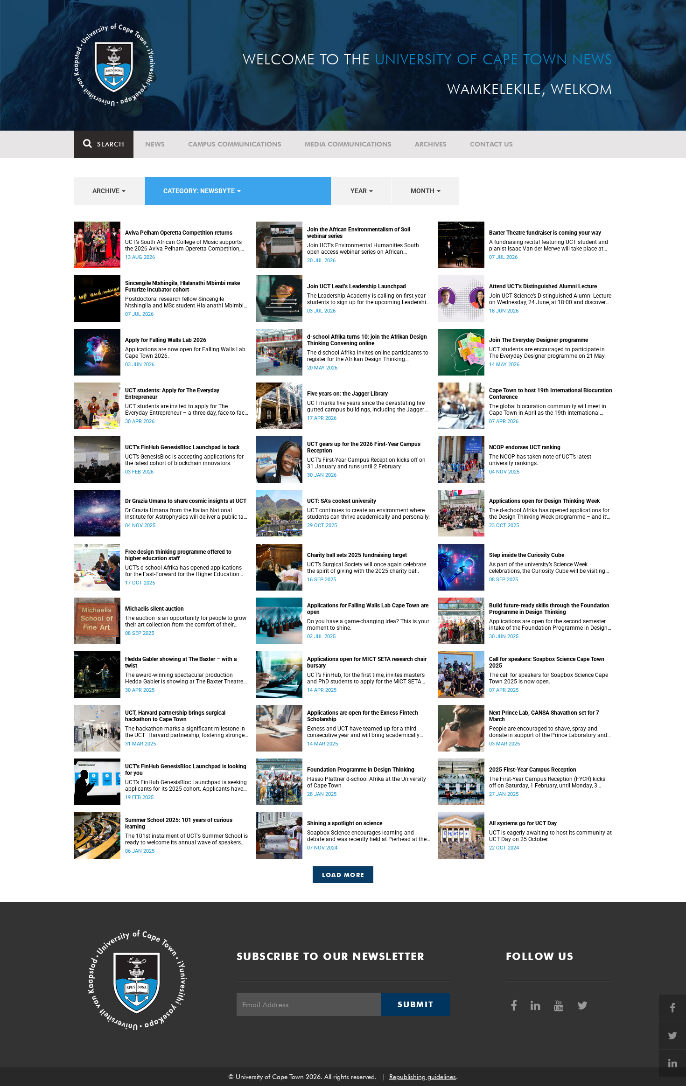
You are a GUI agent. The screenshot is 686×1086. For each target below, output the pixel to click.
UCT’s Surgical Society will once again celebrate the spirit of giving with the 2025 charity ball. (366, 567)
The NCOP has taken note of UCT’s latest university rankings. (540, 459)
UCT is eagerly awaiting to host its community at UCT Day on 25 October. (550, 835)
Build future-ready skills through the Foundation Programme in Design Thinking (549, 608)
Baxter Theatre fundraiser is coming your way (545, 233)
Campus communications (234, 144)
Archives (431, 144)
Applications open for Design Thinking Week (544, 501)
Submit (415, 1004)
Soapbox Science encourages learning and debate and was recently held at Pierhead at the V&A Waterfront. (367, 835)
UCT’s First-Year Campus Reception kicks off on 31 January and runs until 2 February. (366, 463)
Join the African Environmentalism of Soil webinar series (358, 232)
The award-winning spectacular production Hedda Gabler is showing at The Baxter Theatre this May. (184, 678)
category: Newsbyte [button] (199, 191)
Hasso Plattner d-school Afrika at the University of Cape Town (366, 782)
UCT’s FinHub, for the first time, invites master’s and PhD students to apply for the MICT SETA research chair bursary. (366, 678)
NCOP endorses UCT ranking (524, 447)
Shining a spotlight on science (344, 823)
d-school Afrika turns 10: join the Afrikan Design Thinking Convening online (367, 340)
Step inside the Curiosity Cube (526, 555)
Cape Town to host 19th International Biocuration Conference (550, 393)
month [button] (423, 191)
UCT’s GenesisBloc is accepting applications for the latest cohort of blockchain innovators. (184, 459)
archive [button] (106, 191)
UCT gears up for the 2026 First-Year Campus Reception (363, 447)
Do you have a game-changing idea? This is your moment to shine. (368, 624)
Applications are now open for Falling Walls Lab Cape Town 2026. (185, 352)
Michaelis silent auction (154, 609)
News (155, 144)
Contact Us (491, 144)
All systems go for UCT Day (523, 823)
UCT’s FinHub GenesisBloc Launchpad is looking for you (185, 769)
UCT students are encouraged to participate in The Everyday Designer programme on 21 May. (547, 352)
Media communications (348, 144)
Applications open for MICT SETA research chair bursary (367, 662)
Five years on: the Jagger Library (347, 393)
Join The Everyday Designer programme (538, 340)
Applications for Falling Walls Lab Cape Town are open (367, 608)
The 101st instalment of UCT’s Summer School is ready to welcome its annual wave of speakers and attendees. (186, 839)
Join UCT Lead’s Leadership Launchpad (356, 286)
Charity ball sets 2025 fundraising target (357, 555)
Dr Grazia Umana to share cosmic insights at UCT (185, 501)
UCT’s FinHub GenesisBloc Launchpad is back (182, 447)
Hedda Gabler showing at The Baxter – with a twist (181, 662)
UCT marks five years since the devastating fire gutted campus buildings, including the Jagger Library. (366, 406)
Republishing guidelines (422, 1076)
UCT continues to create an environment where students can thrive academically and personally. (368, 513)
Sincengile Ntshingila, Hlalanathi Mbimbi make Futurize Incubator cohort (182, 286)
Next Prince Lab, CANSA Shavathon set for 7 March (544, 716)
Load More (343, 874)
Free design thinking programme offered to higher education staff (178, 555)
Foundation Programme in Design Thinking (360, 769)
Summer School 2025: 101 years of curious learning (178, 823)
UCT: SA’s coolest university (341, 501)
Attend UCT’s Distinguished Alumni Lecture (543, 286)
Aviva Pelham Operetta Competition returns (178, 233)
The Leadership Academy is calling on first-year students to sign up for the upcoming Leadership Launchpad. (368, 299)
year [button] (359, 191)
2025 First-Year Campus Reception (532, 769)
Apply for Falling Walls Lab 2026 (165, 340)
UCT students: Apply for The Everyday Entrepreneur (172, 393)
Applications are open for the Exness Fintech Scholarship (362, 716)
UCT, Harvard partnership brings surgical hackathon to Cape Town (175, 716)
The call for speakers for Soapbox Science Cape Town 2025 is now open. (548, 678)
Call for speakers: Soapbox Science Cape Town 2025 (546, 662)
